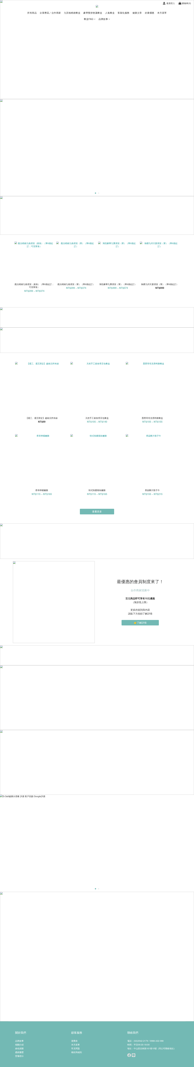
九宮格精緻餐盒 (72, 12)
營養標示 (19, 1055)
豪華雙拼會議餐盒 (92, 12)
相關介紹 (19, 1044)
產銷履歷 (19, 1052)
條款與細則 (76, 1052)
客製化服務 (123, 12)
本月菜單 (162, 12)
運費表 (74, 1040)
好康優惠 (149, 12)
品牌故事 (103, 18)
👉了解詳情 (140, 622)
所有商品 (32, 12)
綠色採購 (19, 1048)
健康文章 (137, 12)
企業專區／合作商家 (50, 12)
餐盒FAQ (88, 18)
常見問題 (75, 1048)
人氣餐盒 (110, 12)
